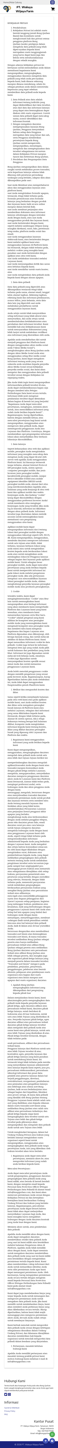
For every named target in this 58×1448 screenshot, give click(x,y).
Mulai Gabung (16, 2)
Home (6, 2)
